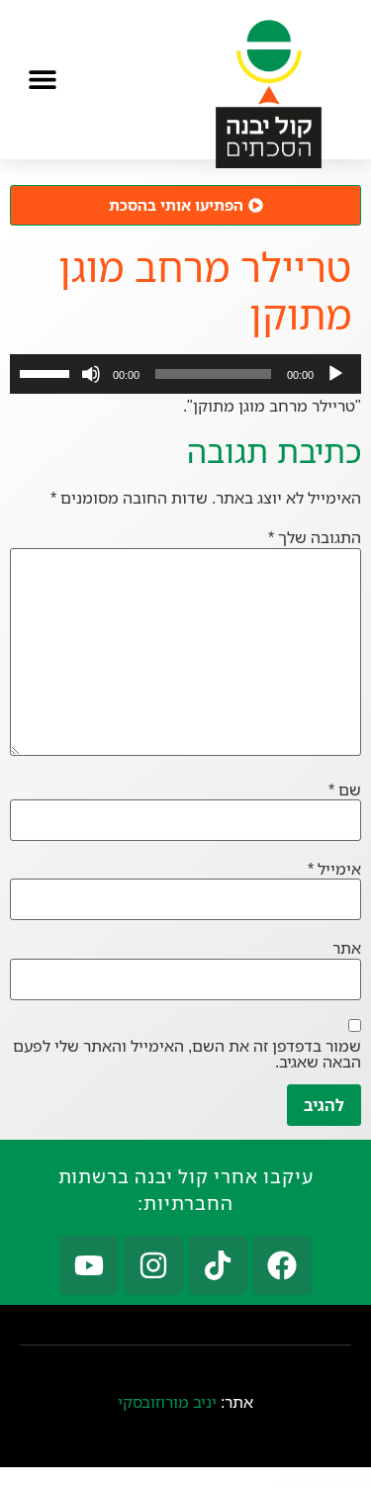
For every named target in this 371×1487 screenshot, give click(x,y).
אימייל (334, 869)
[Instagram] (153, 1265)
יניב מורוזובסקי (167, 1402)
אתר (346, 948)
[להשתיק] (91, 374)
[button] (42, 79)
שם (344, 789)
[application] (185, 374)
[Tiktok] (217, 1265)
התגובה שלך (314, 537)
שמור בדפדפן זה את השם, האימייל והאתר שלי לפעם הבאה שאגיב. (187, 1053)
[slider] (47, 372)
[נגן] (335, 374)
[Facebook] (282, 1265)
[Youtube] (89, 1265)
